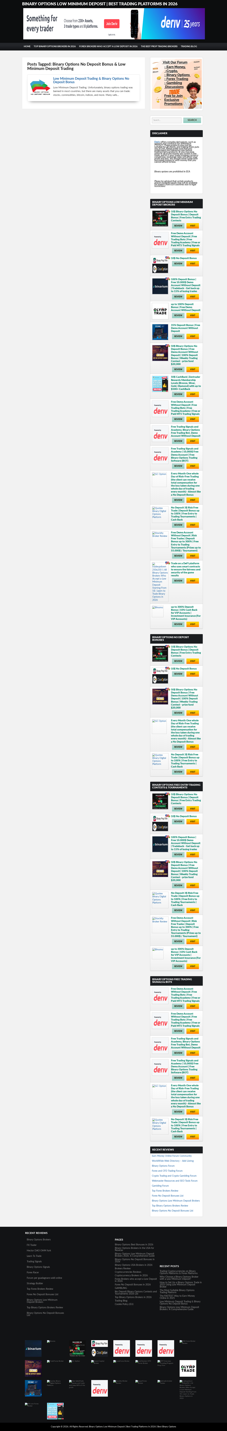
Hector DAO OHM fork (39, 1251)
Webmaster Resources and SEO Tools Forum (175, 1181)
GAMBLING (121, 1288)
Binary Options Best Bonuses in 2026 (134, 1245)
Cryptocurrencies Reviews (128, 1272)
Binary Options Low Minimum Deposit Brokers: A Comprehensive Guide (179, 1308)
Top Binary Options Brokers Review (170, 1206)
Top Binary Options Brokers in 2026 (55, 46)
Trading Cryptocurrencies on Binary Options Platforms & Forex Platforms (179, 1272)
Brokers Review (123, 1268)
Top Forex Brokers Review (165, 1191)
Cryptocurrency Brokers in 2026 (131, 1275)
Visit (192, 226)
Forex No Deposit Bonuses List (167, 1196)
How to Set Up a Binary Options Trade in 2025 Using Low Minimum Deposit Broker (181, 1284)
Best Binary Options (166, 1427)
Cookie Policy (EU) (124, 1304)
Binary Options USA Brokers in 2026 (133, 1265)
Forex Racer (33, 1272)
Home (27, 46)
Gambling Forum (160, 1186)
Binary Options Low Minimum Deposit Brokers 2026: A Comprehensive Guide (135, 1255)
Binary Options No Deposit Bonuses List (172, 1211)
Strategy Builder (35, 1283)
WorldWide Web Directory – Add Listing (173, 1161)
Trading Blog (189, 46)
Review (178, 226)
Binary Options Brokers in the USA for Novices (134, 1249)
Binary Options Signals (38, 1267)
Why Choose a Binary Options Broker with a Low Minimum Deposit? (179, 1278)
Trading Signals (34, 1261)
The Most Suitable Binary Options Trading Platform (177, 1291)
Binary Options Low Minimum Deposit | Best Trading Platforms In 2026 (99, 4)
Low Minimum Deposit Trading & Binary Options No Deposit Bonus (180, 1302)
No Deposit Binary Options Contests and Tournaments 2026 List (136, 1293)
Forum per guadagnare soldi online (44, 1278)
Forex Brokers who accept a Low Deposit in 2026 (108, 46)
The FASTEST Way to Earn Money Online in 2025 (177, 1297)
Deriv (157, 142)
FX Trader (32, 1245)
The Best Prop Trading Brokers (159, 46)
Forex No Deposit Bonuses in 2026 (133, 1285)
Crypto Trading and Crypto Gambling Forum (174, 1176)
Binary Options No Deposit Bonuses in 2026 (135, 1260)
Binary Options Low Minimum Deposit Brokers (176, 1201)
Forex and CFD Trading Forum (167, 1171)
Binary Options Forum (163, 1166)
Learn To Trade (34, 1256)
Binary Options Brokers (39, 1240)
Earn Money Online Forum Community (172, 1156)
